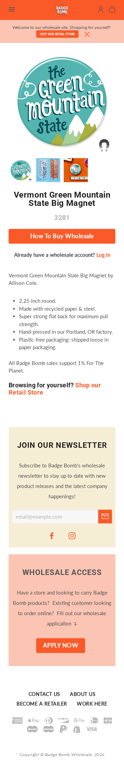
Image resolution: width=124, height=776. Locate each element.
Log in (103, 255)
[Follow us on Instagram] (72, 535)
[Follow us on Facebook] (52, 535)
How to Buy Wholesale (62, 236)
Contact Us (44, 694)
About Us (82, 694)
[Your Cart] (112, 10)
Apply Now (61, 645)
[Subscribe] (105, 516)
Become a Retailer (42, 704)
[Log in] (101, 10)
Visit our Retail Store (57, 34)
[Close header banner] (87, 34)
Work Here (92, 704)
